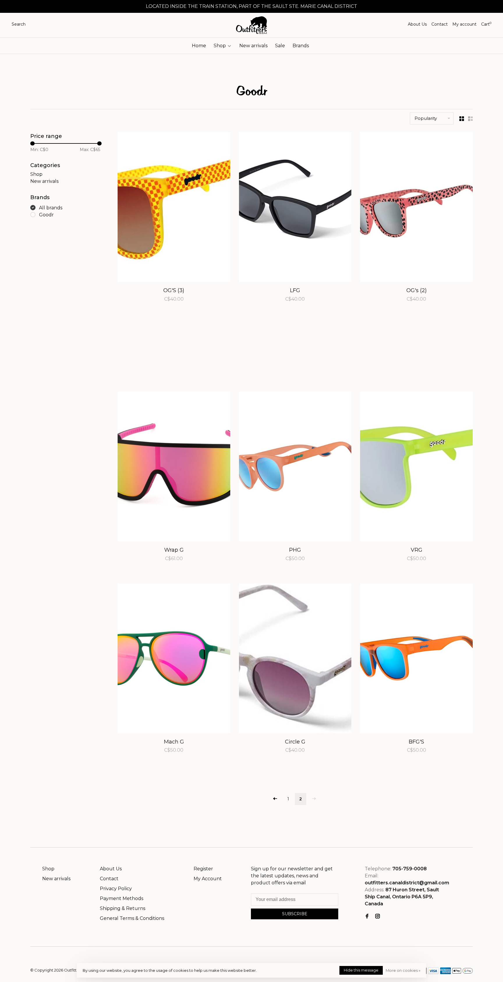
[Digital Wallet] (462, 972)
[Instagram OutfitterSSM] (377, 916)
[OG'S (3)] (174, 208)
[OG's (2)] (416, 208)
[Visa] (433, 972)
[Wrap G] (174, 467)
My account (464, 24)
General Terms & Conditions (132, 918)
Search (19, 24)
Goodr (46, 215)
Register (203, 868)
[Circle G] (295, 659)
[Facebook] (367, 916)
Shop (220, 45)
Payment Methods (121, 898)
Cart (486, 24)
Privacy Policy (116, 888)
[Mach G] (174, 659)
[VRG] (416, 467)
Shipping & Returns (122, 908)
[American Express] (445, 972)
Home (199, 45)
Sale (280, 45)
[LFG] (295, 208)
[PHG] (295, 467)
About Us (417, 24)
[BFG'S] (416, 659)
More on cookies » (403, 970)
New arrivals (253, 45)
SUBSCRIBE (294, 913)
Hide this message (361, 970)
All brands (50, 208)
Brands (301, 45)
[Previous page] (275, 799)
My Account (208, 878)
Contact (439, 24)
